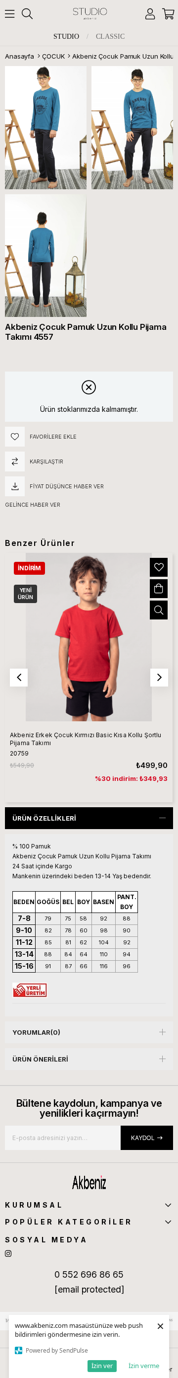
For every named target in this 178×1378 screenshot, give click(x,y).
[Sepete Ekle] (158, 589)
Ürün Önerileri (40, 1059)
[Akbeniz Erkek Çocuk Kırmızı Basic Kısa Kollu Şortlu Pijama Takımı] (89, 637)
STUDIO (66, 36)
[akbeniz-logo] (89, 1182)
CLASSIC (110, 36)
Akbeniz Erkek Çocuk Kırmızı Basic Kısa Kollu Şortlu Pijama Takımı (86, 739)
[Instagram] (8, 1253)
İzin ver (102, 1365)
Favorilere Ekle (158, 567)
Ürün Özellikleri (44, 818)
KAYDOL (143, 1138)
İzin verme (144, 1365)
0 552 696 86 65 (89, 1274)
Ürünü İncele (158, 610)
